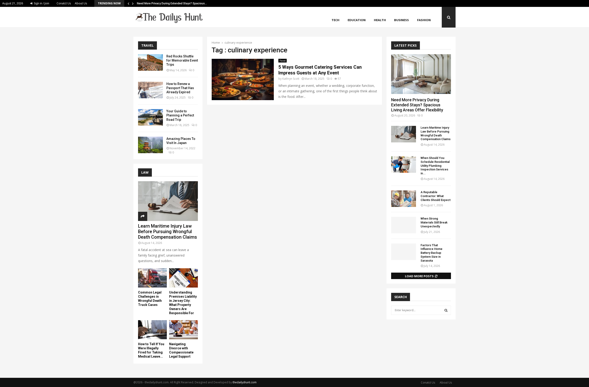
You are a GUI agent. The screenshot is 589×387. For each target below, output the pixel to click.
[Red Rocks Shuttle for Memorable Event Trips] (150, 62)
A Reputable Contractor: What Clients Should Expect (435, 196)
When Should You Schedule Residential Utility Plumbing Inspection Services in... (435, 165)
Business (401, 20)
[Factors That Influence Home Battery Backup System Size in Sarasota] (403, 251)
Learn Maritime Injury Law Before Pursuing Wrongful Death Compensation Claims (167, 231)
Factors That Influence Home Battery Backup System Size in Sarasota (431, 252)
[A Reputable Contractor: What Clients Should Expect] (403, 198)
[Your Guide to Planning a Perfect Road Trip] (150, 117)
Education (357, 20)
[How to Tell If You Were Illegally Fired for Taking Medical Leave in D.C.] (152, 329)
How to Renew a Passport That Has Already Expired (180, 88)
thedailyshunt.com (245, 382)
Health (380, 20)
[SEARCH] (446, 310)
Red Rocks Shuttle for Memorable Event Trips (182, 60)
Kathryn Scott (290, 79)
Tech (335, 20)
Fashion (424, 20)
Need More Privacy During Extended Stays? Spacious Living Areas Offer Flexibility (417, 104)
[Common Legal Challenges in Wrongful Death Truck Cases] (152, 277)
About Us (81, 3)
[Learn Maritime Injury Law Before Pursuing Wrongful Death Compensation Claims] (168, 201)
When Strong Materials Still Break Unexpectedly (434, 222)
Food (283, 60)
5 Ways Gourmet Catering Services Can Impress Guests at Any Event (320, 70)
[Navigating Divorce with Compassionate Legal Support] (183, 329)
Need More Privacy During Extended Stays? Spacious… (172, 3)
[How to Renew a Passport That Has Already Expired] (150, 90)
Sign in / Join (41, 3)
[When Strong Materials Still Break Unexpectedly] (403, 225)
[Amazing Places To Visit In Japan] (150, 145)
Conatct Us (64, 3)
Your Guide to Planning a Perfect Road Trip (180, 115)
